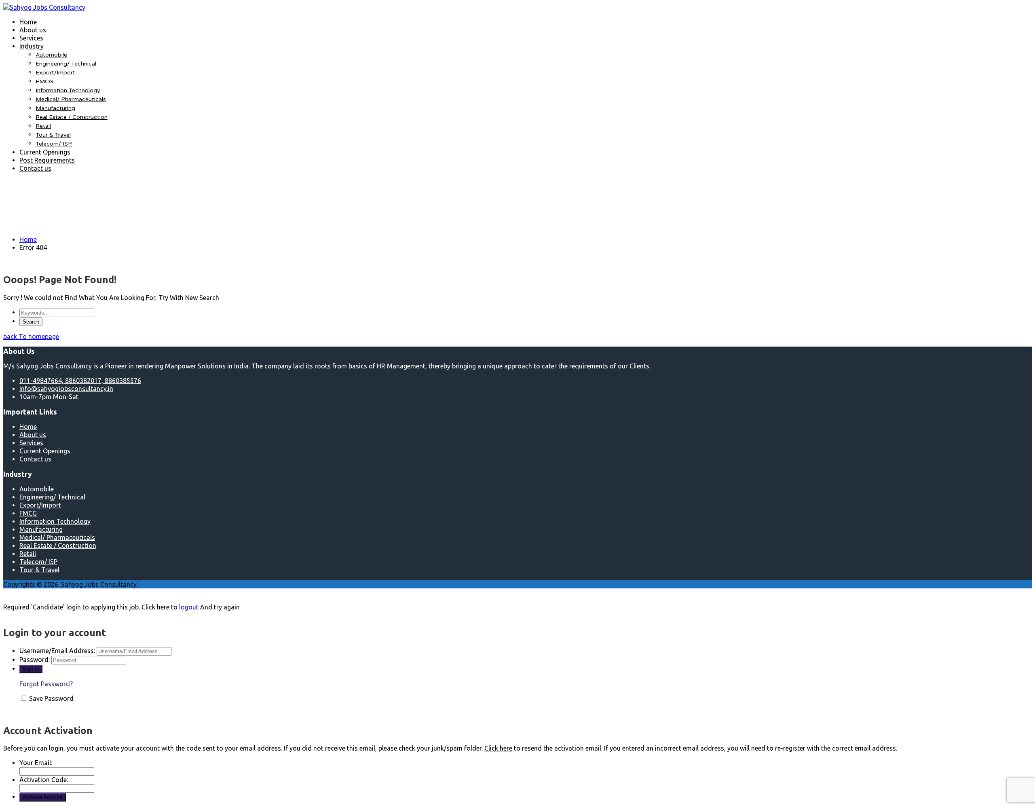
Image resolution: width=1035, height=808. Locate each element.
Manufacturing (55, 108)
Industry (31, 46)
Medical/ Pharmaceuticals (71, 99)
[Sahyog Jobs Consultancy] (44, 7)
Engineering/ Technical (66, 63)
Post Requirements (47, 160)
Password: (34, 659)
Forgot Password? (46, 683)
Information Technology (68, 90)
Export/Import (55, 72)
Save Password (51, 698)
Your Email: (35, 762)
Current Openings (44, 152)
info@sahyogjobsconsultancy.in (66, 388)
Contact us (35, 168)
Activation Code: (43, 779)
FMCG (44, 81)
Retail (43, 126)
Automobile (51, 54)
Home (28, 21)
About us (32, 30)
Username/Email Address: (57, 650)
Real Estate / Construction (72, 117)
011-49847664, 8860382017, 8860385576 (80, 380)
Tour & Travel (53, 134)
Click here (498, 748)
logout (189, 607)
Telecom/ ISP (54, 143)
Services (31, 38)
